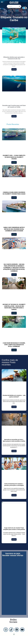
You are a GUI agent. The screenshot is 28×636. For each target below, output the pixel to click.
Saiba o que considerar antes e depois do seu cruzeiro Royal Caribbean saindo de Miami (14, 229)
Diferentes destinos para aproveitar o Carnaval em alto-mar (14, 57)
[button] (2, 2)
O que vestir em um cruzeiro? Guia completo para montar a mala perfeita (14, 528)
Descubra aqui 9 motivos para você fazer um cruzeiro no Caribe (14, 106)
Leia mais (14, 69)
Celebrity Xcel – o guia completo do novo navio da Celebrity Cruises (14, 157)
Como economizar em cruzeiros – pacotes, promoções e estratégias (14, 484)
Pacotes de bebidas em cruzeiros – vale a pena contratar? (14, 396)
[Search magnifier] (20, 6)
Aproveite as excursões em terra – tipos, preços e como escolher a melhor (14, 440)
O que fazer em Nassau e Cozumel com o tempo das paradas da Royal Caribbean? (14, 344)
